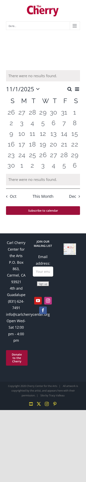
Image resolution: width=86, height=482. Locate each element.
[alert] (43, 179)
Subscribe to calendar (43, 210)
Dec (72, 196)
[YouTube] (38, 301)
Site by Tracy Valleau (52, 395)
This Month (43, 196)
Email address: (43, 260)
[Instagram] (48, 301)
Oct (13, 196)
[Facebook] (43, 310)
